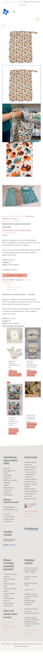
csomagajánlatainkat (10, 512)
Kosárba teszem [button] (32, 373)
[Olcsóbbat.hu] (31, 528)
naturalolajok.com (30, 516)
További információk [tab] (14, 287)
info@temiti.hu (8, 2)
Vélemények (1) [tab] (12, 289)
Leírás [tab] (9, 285)
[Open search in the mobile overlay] (14, 12)
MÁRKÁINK (13, 216)
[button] (21, 25)
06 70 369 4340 (18, 2)
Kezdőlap (5, 216)
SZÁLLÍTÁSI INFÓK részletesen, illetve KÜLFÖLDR (30, 632)
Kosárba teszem (15, 275)
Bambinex (22, 216)
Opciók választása (14, 373)
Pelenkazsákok (15, 221)
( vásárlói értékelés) (9, 233)
